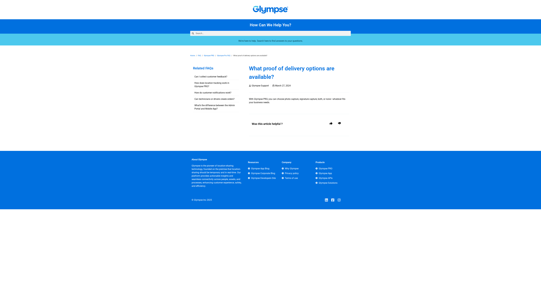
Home (192, 56)
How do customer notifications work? (212, 92)
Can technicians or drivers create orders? (214, 99)
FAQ (199, 56)
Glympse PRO (209, 56)
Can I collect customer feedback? (210, 76)
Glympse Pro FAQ (223, 56)
